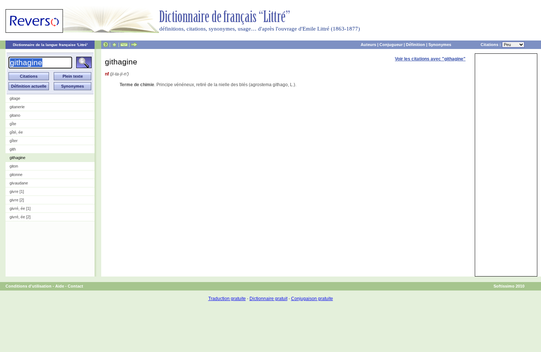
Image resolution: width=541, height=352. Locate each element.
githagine (17, 157)
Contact (75, 286)
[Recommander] (134, 44)
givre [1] (17, 191)
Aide (59, 286)
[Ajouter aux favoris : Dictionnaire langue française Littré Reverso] (114, 44)
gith (13, 149)
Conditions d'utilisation (29, 286)
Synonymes (439, 44)
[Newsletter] (124, 44)
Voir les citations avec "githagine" (430, 58)
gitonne (16, 174)
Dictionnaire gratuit (268, 298)
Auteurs (368, 44)
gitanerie (17, 107)
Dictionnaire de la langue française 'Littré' (50, 45)
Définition (415, 44)
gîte (13, 124)
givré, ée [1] (20, 208)
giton (14, 166)
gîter (14, 140)
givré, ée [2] (20, 217)
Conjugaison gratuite (312, 298)
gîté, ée (16, 132)
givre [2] (17, 200)
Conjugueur (391, 44)
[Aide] (105, 44)
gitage (15, 98)
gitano (15, 115)
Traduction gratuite (227, 298)
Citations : (491, 44)
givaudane (19, 183)
